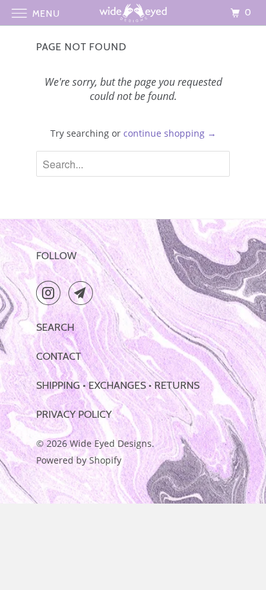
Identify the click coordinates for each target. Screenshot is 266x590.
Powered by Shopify (78, 460)
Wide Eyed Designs (111, 443)
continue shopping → (169, 133)
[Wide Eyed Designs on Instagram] (51, 292)
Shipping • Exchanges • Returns (118, 385)
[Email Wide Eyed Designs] (83, 292)
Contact (58, 356)
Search (55, 327)
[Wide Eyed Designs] (133, 12)
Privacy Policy (74, 414)
